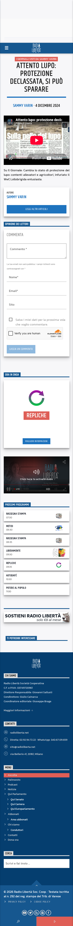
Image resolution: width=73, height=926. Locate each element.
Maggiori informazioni (36, 441)
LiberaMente (13, 550)
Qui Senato (17, 799)
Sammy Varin (23, 106)
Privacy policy (17, 902)
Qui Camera (18, 804)
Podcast (12, 785)
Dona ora (13, 840)
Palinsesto (14, 780)
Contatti (12, 835)
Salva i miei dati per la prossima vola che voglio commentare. (40, 319)
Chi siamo (13, 825)
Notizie (12, 789)
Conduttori (17, 830)
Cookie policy (42, 902)
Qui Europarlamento (23, 809)
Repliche (11, 563)
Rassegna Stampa (16, 513)
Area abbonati (19, 820)
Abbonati (13, 814)
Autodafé (11, 575)
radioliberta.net (19, 733)
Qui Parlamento (17, 794)
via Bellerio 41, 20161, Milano (26, 754)
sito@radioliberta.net (22, 747)
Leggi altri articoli (36, 209)
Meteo (9, 526)
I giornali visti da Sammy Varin (36, 59)
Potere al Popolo (16, 588)
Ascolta (12, 775)
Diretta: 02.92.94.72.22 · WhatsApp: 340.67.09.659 (38, 740)
